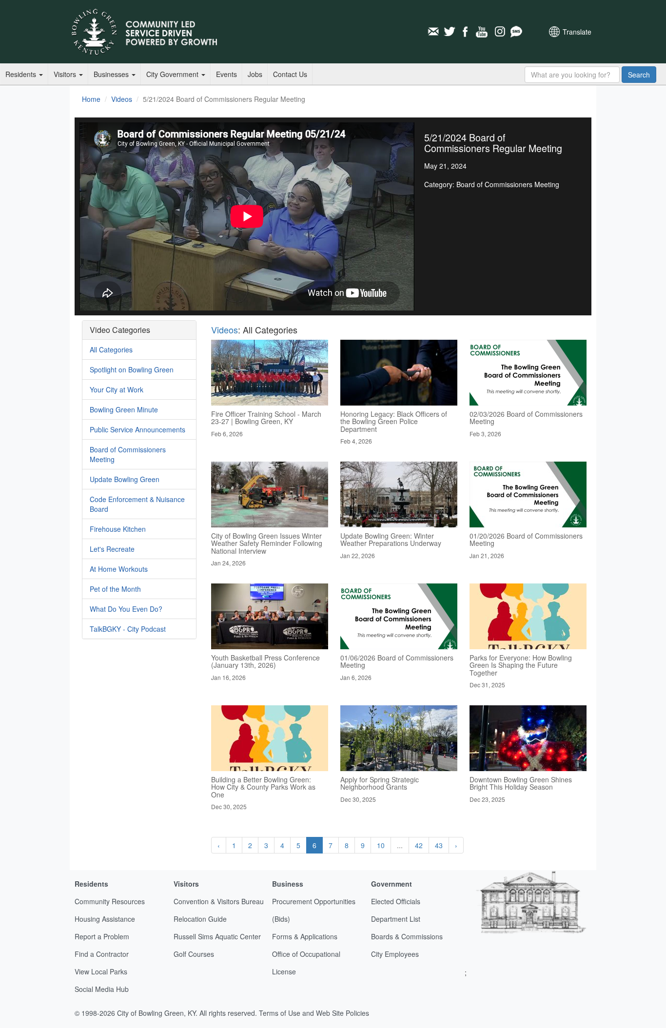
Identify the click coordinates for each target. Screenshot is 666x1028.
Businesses (112, 74)
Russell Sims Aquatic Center (217, 936)
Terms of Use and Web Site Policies (314, 1013)
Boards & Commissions (407, 936)
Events (226, 74)
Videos (121, 99)
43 (439, 845)
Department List (395, 919)
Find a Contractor (102, 954)
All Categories (111, 349)
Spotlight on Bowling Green (132, 369)
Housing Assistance (105, 919)
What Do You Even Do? (126, 609)
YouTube (482, 31)
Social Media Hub (102, 989)
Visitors (66, 74)
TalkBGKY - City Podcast (128, 629)
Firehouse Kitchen (118, 529)
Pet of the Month (115, 589)
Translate (577, 32)
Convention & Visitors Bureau (219, 901)
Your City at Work (116, 389)
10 (381, 845)
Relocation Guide (200, 919)
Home (91, 99)
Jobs (255, 74)
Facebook (466, 31)
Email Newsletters (433, 31)
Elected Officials (395, 901)
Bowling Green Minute (124, 409)
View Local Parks (101, 971)
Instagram (499, 31)
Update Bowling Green (124, 479)
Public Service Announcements (137, 429)
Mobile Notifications (516, 31)
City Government (173, 74)
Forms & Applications (304, 936)
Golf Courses (194, 954)
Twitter (449, 31)
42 (419, 845)
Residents (21, 74)
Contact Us (290, 74)
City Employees (395, 954)
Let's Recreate (112, 549)
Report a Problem (102, 936)
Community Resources (110, 901)
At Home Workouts (119, 569)
